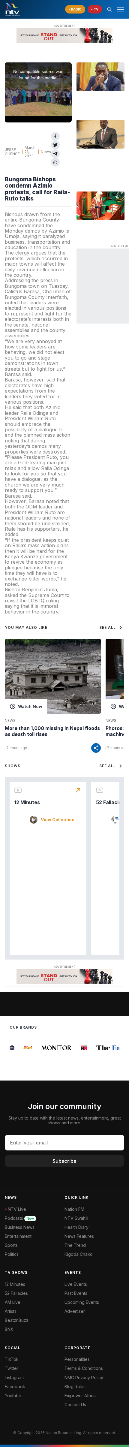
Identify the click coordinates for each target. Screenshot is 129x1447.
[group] (24, 1047)
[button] (118, 9)
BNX (9, 1329)
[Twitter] (55, 145)
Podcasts (19, 1218)
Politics (12, 1254)
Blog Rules (75, 1386)
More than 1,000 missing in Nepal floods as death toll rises (52, 731)
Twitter (11, 1368)
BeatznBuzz (16, 1320)
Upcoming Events (81, 1302)
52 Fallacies (110, 802)
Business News (19, 1227)
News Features (79, 1236)
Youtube (13, 1395)
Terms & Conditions (83, 1368)
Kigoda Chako (78, 1254)
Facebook (15, 1386)
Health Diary (76, 1227)
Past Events (75, 1293)
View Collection (57, 819)
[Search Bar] (109, 9)
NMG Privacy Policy (83, 1377)
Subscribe (64, 1161)
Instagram (14, 1377)
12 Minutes (27, 802)
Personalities (77, 1359)
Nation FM (74, 1209)
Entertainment (18, 1236)
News (46, 151)
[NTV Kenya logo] (12, 9)
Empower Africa (80, 1395)
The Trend (75, 1245)
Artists (10, 1311)
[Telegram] (55, 153)
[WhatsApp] (55, 162)
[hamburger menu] (120, 9)
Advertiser (74, 1311)
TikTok (12, 1359)
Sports (11, 1245)
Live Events (75, 1284)
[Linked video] (100, 76)
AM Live (12, 1302)
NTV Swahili (76, 1218)
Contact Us (75, 1404)
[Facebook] (55, 136)
